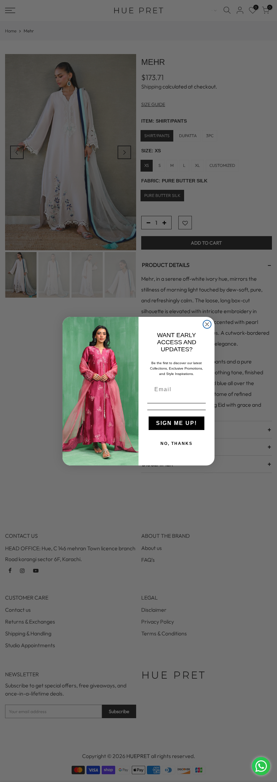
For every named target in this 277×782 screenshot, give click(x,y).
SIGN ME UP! (176, 423)
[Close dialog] (207, 324)
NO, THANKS (176, 443)
